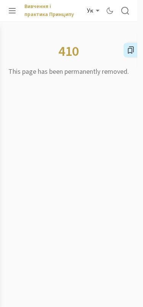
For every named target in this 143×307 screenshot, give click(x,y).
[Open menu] (12, 10)
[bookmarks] (131, 50)
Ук (90, 10)
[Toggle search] (125, 10)
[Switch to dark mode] (109, 10)
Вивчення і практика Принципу (49, 10)
